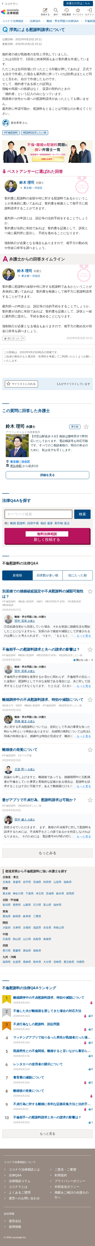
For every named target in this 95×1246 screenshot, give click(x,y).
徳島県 (37, 950)
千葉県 (30, 893)
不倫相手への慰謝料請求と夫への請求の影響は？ (47, 1117)
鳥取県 (37, 939)
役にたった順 (77, 575)
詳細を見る (47, 475)
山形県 (57, 882)
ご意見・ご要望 (65, 1169)
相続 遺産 (46, 523)
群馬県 (70, 893)
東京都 (28, 187)
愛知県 (7, 916)
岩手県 (27, 882)
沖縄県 (80, 961)
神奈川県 (18, 893)
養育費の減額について (28, 1077)
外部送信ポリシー (67, 1186)
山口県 (27, 939)
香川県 (7, 950)
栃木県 (60, 893)
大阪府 (7, 927)
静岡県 (17, 916)
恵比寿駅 (16, 466)
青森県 (17, 882)
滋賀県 (37, 927)
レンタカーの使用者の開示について (38, 1064)
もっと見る (47, 1133)
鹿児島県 (69, 961)
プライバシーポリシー (70, 1181)
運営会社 (15, 1221)
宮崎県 (57, 961)
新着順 (17, 575)
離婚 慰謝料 (17, 523)
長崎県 (27, 961)
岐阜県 (27, 916)
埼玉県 (40, 893)
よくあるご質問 (19, 1192)
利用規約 (61, 1175)
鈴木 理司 (31, 182)
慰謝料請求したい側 (35, 132)
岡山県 (17, 939)
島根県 (47, 939)
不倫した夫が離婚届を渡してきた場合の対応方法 (47, 1011)
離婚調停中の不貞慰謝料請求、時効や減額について (48, 997)
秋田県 (47, 882)
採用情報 (15, 1227)
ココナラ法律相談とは (24, 1169)
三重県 (37, 916)
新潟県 (7, 904)
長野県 (17, 904)
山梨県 (27, 904)
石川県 (37, 904)
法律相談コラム (19, 1181)
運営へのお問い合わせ (24, 1198)
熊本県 (37, 961)
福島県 (68, 882)
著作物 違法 (62, 523)
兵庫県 (17, 927)
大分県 (47, 961)
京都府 (27, 927)
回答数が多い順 (47, 575)
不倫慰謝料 (12, 132)
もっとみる (47, 853)
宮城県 (37, 882)
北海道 (7, 882)
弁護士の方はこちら (78, 3)
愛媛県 (17, 950)
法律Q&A (15, 1175)
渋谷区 (38, 187)
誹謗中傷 (33, 523)
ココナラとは (18, 1186)
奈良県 (47, 927)
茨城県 (50, 893)
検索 (82, 514)
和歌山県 (58, 927)
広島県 (7, 939)
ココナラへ (11, 3)
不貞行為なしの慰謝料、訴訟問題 (36, 1024)
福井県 (57, 904)
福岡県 (7, 961)
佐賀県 (17, 961)
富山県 (47, 904)
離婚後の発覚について (28, 1090)
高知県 (27, 950)
